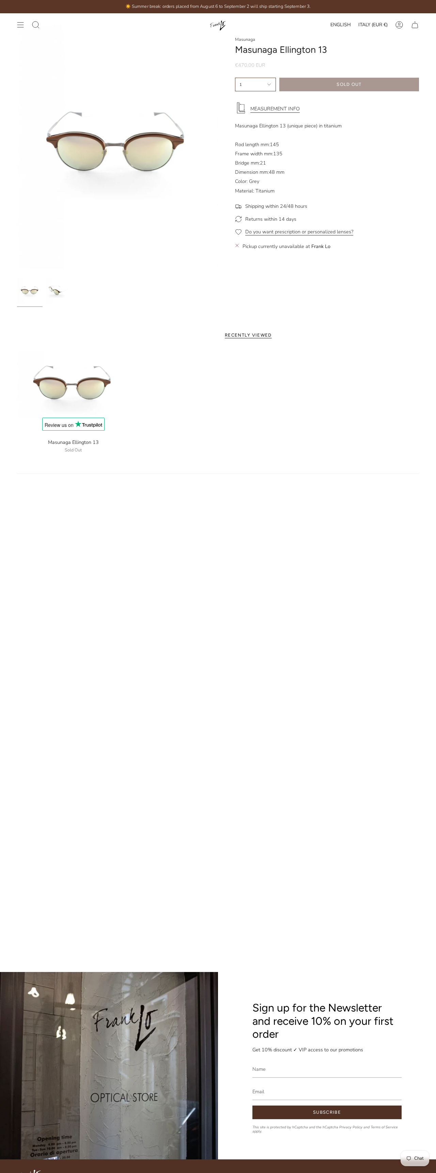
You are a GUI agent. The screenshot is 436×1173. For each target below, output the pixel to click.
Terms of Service (384, 1127)
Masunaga (245, 39)
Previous (17, 144)
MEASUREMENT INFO (275, 108)
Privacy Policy (350, 1127)
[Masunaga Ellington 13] (73, 384)
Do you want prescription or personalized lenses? (299, 231)
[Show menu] (20, 24)
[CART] (415, 24)
